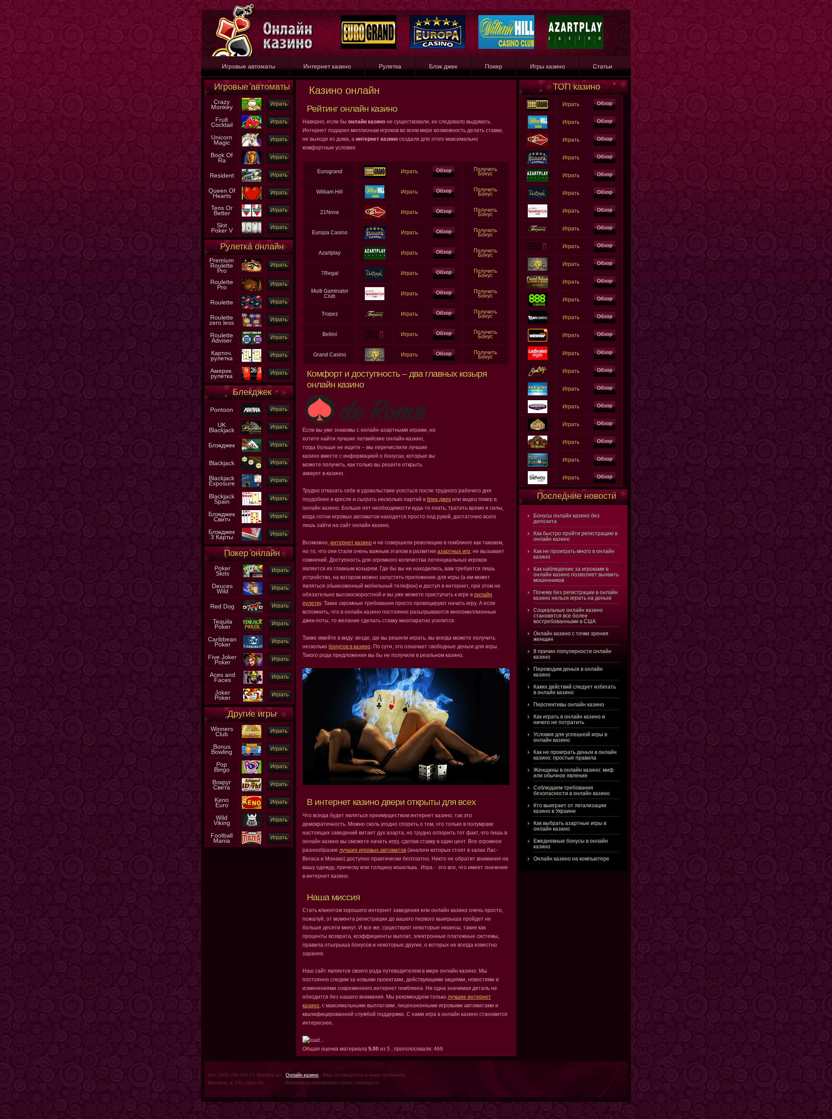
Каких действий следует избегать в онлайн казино (574, 689)
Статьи (602, 66)
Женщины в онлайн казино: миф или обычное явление (573, 773)
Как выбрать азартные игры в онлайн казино (569, 826)
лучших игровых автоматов (372, 850)
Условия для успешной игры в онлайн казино (570, 737)
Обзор (444, 171)
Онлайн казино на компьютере (571, 859)
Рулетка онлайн (252, 246)
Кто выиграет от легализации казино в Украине (569, 808)
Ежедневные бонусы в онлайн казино (570, 844)
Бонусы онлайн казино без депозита (566, 518)
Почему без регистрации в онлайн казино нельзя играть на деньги (575, 595)
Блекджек (252, 392)
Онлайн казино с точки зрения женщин (570, 636)
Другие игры (252, 713)
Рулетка (390, 66)
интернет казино (351, 543)
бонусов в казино (349, 647)
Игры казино (547, 66)
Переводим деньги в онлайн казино (568, 672)
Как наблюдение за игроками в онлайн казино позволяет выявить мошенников (576, 574)
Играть (278, 104)
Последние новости (576, 496)
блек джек (439, 499)
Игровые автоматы (248, 66)
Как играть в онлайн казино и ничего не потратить (569, 719)
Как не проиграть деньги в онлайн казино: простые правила (575, 755)
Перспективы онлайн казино (568, 705)
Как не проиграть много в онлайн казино (573, 554)
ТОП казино (576, 86)
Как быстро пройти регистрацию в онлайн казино (575, 536)
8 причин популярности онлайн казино (572, 654)
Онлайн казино (302, 1074)
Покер (493, 66)
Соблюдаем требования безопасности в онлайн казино (571, 790)
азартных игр (453, 551)
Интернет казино (327, 66)
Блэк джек (443, 66)
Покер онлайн (252, 553)
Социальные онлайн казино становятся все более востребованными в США (568, 615)
